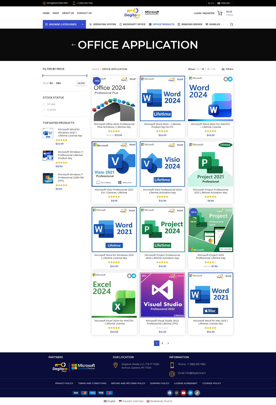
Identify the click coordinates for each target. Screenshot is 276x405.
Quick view (134, 88)
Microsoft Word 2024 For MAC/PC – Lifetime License (210, 125)
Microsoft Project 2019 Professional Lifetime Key (211, 256)
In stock (51, 109)
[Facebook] (170, 393)
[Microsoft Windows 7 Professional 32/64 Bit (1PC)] (48, 182)
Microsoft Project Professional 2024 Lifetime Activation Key (162, 256)
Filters (229, 69)
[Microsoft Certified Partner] (84, 366)
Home (96, 69)
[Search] (232, 24)
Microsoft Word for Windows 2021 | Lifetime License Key (70, 132)
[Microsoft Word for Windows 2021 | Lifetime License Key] (48, 137)
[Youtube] (183, 393)
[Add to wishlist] (134, 95)
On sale (50, 104)
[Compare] (134, 81)
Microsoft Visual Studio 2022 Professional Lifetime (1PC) (162, 322)
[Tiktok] (197, 393)
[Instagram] (177, 393)
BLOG (211, 3)
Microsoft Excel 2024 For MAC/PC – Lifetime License (114, 322)
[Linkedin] (190, 393)
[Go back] (74, 45)
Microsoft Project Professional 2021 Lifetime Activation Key (210, 191)
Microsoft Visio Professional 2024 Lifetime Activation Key (162, 191)
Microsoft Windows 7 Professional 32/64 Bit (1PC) (71, 177)
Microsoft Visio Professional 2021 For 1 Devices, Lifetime (114, 191)
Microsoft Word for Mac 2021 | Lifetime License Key (210, 322)
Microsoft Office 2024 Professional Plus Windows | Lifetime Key (114, 125)
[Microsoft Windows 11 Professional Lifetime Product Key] (48, 159)
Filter (81, 83)
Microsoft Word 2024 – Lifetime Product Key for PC (162, 125)
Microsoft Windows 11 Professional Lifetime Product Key (70, 155)
